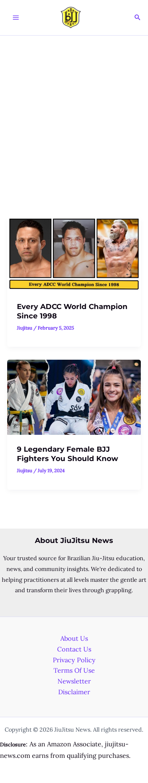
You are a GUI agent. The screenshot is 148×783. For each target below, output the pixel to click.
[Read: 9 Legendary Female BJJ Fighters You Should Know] (74, 396)
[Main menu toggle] (15, 17)
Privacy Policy (74, 660)
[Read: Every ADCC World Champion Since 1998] (74, 254)
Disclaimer (74, 692)
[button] (137, 17)
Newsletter (74, 681)
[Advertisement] (74, 113)
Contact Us (74, 649)
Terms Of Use (74, 670)
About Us (74, 638)
